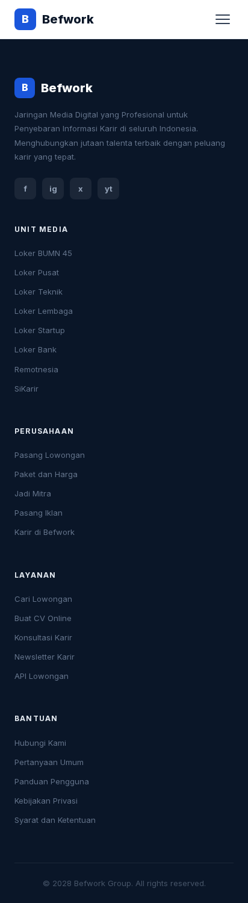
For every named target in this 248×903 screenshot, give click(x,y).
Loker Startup (39, 330)
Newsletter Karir (44, 656)
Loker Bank (35, 349)
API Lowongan (41, 676)
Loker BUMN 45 (43, 253)
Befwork (58, 19)
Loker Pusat (36, 272)
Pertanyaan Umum (49, 762)
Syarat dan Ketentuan (55, 820)
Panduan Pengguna (51, 781)
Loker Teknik (38, 291)
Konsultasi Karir (43, 637)
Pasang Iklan (38, 512)
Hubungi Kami (40, 743)
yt (109, 188)
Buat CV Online (43, 618)
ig (53, 188)
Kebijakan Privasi (46, 800)
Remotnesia (36, 369)
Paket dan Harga (46, 474)
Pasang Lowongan (49, 455)
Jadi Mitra (32, 493)
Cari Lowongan (43, 599)
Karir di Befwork (44, 532)
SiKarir (26, 388)
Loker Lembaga (43, 311)
